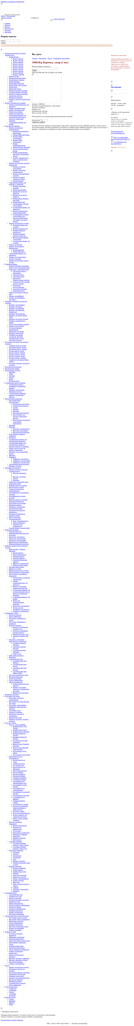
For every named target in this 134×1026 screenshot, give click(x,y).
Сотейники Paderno (19, 779)
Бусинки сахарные (15, 625)
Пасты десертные (15, 517)
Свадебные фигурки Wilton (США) (19, 672)
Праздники (42, 58)
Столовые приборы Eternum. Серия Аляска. (21, 844)
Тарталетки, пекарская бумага (19, 269)
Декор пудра (17, 654)
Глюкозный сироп (15, 484)
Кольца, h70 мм (18, 69)
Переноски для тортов (16, 331)
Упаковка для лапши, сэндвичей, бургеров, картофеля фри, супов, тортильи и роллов (16, 337)
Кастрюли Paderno (19, 774)
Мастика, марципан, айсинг (18, 960)
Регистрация (11, 16)
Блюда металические (20, 771)
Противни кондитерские (13, 367)
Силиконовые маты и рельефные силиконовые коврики (17, 386)
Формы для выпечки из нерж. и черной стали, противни (21, 159)
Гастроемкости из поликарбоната (19, 789)
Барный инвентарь (15, 866)
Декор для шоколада (15, 682)
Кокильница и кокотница (21, 833)
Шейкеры (16, 891)
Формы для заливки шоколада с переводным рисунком (21, 689)
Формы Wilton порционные (17, 141)
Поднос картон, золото (16, 351)
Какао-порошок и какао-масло (19, 572)
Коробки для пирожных (17, 314)
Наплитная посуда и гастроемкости (15, 757)
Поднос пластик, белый (17, 356)
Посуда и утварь (10, 723)
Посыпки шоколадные (16, 567)
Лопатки (16, 409)
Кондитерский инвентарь (13, 399)
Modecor (12, 1003)
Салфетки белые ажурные (17, 345)
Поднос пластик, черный (17, 358)
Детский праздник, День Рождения (17, 916)
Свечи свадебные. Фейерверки (19, 905)
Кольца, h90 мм (18, 73)
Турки (15, 762)
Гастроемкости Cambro (20, 804)
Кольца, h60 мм (18, 67)
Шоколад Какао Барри (20, 565)
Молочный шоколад (19, 554)
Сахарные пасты (14, 471)
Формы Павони (18, 181)
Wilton (11, 374)
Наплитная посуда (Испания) (19, 768)
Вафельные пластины (16, 655)
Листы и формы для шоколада (19, 949)
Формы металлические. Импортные (21, 132)
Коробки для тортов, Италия (18, 319)
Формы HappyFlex (19, 202)
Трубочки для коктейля (20, 889)
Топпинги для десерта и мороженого (17, 511)
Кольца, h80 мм (18, 71)
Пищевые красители (16, 910)
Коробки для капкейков (17, 305)
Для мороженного (15, 519)
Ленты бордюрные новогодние (19, 941)
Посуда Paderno (18, 772)
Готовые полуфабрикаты (17, 909)
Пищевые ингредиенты (13, 468)
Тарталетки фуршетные (17, 948)
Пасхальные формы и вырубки (19, 972)
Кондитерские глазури (16, 487)
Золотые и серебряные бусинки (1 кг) (20, 628)
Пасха (7, 965)
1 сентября (12, 994)
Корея (11, 379)
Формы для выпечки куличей (19, 223)
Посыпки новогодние (16, 939)
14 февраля (12, 988)
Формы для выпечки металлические (16, 128)
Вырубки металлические (21, 432)
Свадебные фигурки (16, 659)
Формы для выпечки (16, 912)
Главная (7, 23)
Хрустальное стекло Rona (21, 755)
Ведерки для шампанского (17, 828)
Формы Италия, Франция (21, 147)
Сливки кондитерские (16, 489)
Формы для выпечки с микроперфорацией (20, 212)
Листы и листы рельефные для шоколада (21, 608)
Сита (14, 859)
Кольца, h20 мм (18, 59)
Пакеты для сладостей (16, 326)
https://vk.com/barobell (120, 137)
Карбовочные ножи (19, 871)
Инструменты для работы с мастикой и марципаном (21, 421)
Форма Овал (13, 87)
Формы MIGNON (19, 252)
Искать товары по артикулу (41, 66)
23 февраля (12, 990)
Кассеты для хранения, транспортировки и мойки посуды (20, 808)
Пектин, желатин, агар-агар (18, 469)
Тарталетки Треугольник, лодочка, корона (21, 282)
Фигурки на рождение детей (18, 675)
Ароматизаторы (14, 491)
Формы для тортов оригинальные (19, 171)
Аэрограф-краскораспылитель (19, 464)
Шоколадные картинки (20, 693)
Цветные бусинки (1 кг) (21, 634)
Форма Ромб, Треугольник (18, 85)
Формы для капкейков (16, 928)
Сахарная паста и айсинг (17, 983)
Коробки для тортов (15, 306)
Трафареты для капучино (21, 462)
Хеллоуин (12, 995)
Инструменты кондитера (21, 404)
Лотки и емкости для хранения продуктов (20, 816)
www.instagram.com (120, 142)
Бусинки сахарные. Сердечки (19, 900)
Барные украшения (19, 868)
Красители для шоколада (21, 606)
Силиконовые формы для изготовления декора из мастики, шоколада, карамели (19, 444)
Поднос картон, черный (17, 353)
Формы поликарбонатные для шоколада (20, 583)
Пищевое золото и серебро (18, 485)
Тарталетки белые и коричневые (19, 272)
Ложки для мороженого (21, 879)
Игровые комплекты (16, 677)
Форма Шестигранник (16, 83)
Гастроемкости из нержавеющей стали (19, 782)
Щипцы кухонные (19, 861)
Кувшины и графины (20, 834)
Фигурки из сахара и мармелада (16, 934)
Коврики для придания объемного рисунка (16, 391)
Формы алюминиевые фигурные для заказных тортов (21, 154)
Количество (36, 120)
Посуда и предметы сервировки (15, 823)
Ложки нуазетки (18, 880)
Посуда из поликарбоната (21, 813)
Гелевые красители (15, 531)
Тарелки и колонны (15, 712)
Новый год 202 (10, 932)
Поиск (3, 41)
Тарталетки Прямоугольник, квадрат (21, 279)
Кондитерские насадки (12, 370)
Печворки (12, 438)
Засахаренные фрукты (16, 501)
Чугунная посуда (18, 765)
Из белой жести (14, 381)
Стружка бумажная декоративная (15, 329)
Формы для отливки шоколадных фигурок (16, 112)
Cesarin (11, 999)
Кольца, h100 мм (18, 74)
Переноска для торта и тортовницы (16, 715)
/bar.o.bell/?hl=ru (116, 144)
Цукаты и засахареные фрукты (19, 978)
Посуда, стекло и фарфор (17, 724)
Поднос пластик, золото (17, 354)
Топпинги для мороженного (17, 525)
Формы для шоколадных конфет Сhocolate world (17, 109)
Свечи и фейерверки (16, 680)
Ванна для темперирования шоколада (18, 602)
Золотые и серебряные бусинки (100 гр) (20, 631)
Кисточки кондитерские (21, 413)
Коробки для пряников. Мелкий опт (17, 311)
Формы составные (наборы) (18, 90)
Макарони (12, 657)
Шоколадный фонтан (16, 903)
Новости (7, 25)
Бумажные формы (11, 264)
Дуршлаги (16, 852)
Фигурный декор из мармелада (19, 919)
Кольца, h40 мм (18, 62)
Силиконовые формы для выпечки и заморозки (17, 183)
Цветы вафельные (15, 616)
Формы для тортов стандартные (19, 167)
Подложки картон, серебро (18, 349)
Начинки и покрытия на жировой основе (17, 514)
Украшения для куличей (17, 974)
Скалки (15, 407)
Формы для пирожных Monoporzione (16, 247)
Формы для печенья (15, 245)
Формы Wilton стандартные (17, 137)
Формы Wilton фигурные (21, 135)
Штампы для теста (15, 466)
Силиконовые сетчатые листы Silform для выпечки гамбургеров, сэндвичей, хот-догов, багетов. (21, 218)
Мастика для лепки (19, 477)
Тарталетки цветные (20, 289)
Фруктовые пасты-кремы (17, 503)
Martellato (12, 372)
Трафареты (12, 457)
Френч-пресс (17, 840)
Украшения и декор (11, 613)
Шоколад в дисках (15, 569)
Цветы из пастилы (15, 615)
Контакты (8, 32)
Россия (11, 377)
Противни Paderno (19, 776)
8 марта (11, 992)
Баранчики (16, 836)
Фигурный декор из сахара (18, 918)
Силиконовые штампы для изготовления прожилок (18, 440)
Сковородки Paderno (19, 778)
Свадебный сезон (11, 893)
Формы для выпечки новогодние (16, 952)
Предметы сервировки (16, 914)
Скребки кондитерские (20, 406)
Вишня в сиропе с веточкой (18, 500)
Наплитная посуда (19, 760)
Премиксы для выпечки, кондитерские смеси (17, 507)
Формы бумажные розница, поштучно (19, 235)
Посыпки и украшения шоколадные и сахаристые (18, 640)
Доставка (8, 30)
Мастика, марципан (19, 473)
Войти (3, 16)
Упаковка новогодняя (16, 946)
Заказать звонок (6, 18)
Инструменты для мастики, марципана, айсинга (20, 416)
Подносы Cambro (18, 811)
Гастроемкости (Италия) (21, 795)
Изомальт (16, 480)
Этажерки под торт (15, 896)
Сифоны (16, 887)
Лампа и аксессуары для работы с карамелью (17, 449)
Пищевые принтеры (12, 694)
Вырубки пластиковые (20, 430)
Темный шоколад (18, 556)
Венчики (16, 411)
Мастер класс (9, 29)
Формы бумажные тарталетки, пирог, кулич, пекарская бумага (19, 267)
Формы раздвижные (15, 97)
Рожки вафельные (19, 523)
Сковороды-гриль (19, 763)
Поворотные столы (15, 717)
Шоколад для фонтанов (20, 563)
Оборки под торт (14, 902)
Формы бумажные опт (20, 229)
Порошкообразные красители (19, 533)
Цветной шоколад (19, 558)
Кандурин (12, 535)
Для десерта (17, 831)
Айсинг (15, 478)
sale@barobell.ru (118, 131)
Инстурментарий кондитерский (14, 401)
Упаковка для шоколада (21, 611)
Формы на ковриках (19, 190)
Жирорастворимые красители (19, 544)
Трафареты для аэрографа (21, 461)
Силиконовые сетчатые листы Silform (21, 205)
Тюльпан (12, 376)
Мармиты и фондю (19, 838)
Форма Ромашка (14, 82)
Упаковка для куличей (16, 976)
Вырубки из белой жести (21, 429)
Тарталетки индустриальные (18, 286)
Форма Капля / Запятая (16, 80)
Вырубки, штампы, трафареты (19, 958)
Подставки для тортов (12, 696)
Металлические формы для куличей (20, 238)
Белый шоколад (18, 553)
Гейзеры (15, 873)
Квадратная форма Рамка (17, 78)
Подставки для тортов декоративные (16, 699)
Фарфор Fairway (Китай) (21, 732)
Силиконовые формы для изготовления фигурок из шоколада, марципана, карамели (17, 118)
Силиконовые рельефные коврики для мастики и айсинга (17, 395)
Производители (10, 997)
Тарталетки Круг (18, 275)
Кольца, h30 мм (18, 60)
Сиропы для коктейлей (16, 964)
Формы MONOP (18, 250)
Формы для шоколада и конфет (15, 103)
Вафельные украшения (16, 937)
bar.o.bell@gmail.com (118, 133)
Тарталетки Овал (18, 276)
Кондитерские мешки (12, 368)
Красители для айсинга (17, 537)
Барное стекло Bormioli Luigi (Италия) (20, 748)
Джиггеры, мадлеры (19, 875)
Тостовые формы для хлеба (18, 92)
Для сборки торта (15, 710)
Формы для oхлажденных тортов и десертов (17, 258)
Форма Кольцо (14, 57)
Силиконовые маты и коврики (15, 383)
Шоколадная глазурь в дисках (19, 570)
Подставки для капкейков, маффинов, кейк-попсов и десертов (18, 707)
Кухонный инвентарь (16, 850)
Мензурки (16, 882)
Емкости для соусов (19, 877)
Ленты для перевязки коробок (19, 324)
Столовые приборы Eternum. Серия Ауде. (20, 847)
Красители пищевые (12, 530)
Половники (17, 857)
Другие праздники (11, 987)
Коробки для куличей (16, 333)
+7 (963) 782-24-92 (58, 19)
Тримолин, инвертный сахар (18, 482)
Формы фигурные (15, 89)
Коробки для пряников (16, 308)
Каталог (7, 27)
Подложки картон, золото (17, 347)
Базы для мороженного (20, 521)
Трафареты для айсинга (21, 459)
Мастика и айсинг (15, 907)
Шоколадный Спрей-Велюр (18, 542)
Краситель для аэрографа (17, 540)
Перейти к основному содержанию (12, 1)
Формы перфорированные (19, 144)
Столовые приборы (15, 841)
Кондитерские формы (12, 126)
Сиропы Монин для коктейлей (19, 528)
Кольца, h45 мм (18, 64)
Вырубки (12, 427)
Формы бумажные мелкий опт (19, 231)
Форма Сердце (14, 76)
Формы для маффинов (16, 296)
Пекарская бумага (19, 291)
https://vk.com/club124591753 (120, 139)
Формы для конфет (15, 930)
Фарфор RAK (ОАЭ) (20, 730)
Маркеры (12, 425)
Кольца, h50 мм (18, 66)
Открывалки (17, 856)
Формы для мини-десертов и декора (19, 178)
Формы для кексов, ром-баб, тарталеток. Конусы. (18, 95)
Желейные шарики (15, 505)
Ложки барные (18, 870)
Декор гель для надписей (17, 539)
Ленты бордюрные (15, 678)
